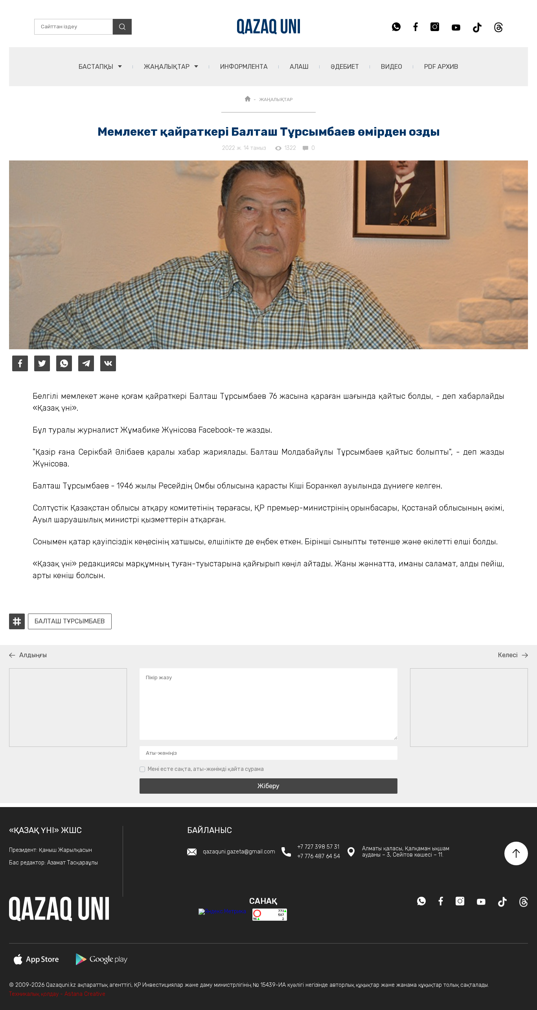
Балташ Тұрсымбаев (70, 621)
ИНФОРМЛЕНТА (244, 66)
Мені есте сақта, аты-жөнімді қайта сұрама (206, 769)
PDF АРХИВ (441, 66)
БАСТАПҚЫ (97, 66)
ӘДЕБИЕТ (345, 66)
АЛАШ (299, 66)
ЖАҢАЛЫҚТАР (167, 66)
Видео (391, 66)
